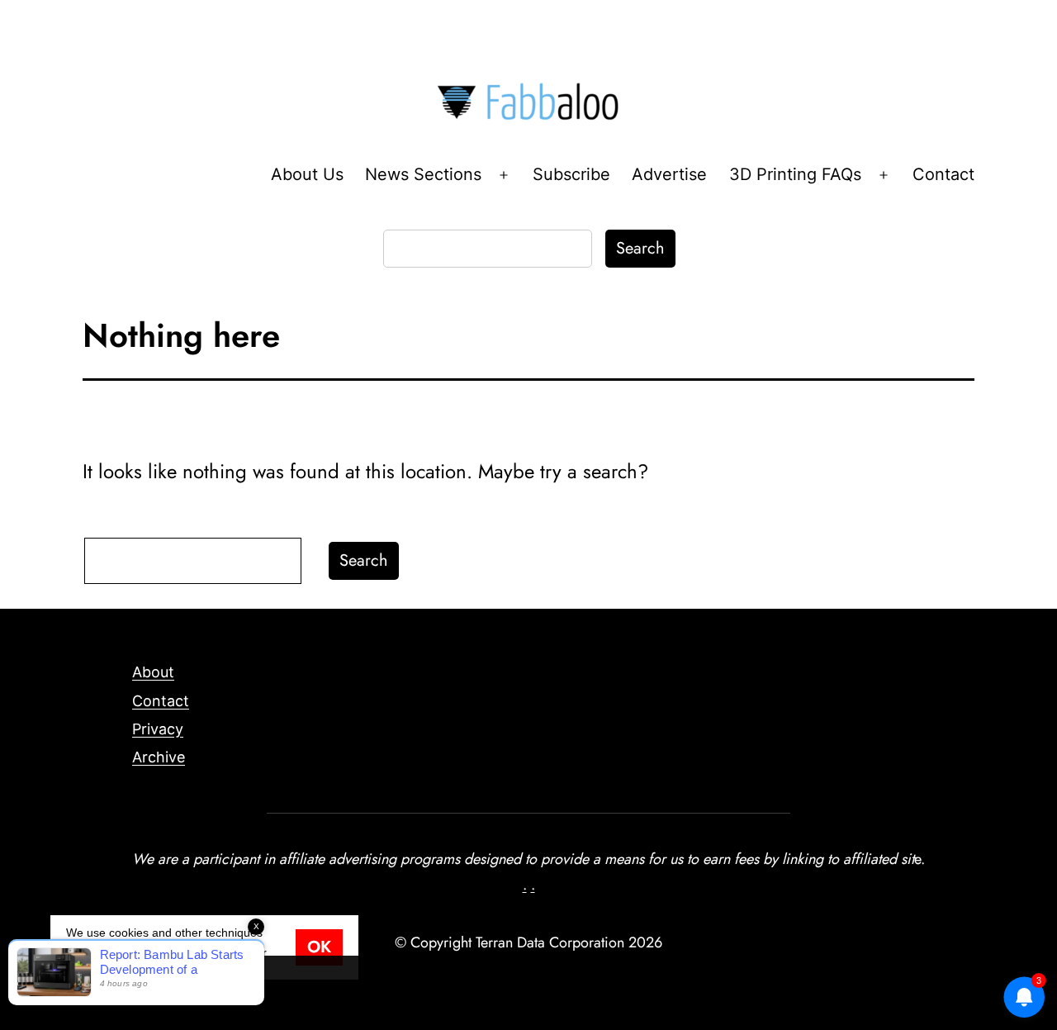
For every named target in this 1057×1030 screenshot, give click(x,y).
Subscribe (571, 174)
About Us (307, 174)
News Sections (423, 174)
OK (319, 947)
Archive (158, 757)
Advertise (669, 174)
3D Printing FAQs (795, 174)
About (153, 672)
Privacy (157, 729)
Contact (943, 174)
